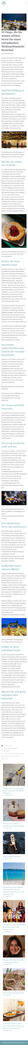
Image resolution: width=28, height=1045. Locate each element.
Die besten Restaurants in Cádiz (13, 993)
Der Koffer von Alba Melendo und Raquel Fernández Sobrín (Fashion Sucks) (14, 927)
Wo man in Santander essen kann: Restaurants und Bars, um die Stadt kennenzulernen (13, 1026)
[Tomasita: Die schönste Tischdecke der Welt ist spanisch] (14, 820)
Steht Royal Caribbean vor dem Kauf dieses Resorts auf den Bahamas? (12, 756)
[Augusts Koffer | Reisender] (14, 853)
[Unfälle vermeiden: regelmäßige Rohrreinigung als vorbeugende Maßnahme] (14, 785)
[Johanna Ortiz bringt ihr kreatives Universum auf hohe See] (14, 956)
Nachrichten (8, 746)
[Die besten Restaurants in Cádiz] (14, 989)
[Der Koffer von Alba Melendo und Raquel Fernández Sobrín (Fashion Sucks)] (14, 921)
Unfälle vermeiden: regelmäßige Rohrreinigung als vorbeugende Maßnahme (13, 791)
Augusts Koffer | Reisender (11, 856)
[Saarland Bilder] (3, 3)
